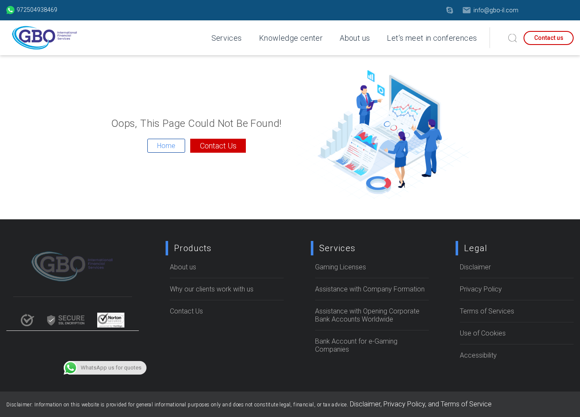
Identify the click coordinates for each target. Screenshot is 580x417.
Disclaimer (475, 267)
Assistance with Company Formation (370, 289)
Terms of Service (466, 404)
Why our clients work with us (211, 289)
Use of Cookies (483, 333)
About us (355, 38)
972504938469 (37, 9)
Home (166, 146)
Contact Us (218, 145)
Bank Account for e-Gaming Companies (356, 345)
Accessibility (478, 355)
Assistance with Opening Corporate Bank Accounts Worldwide (367, 315)
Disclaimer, (366, 404)
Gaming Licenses (340, 267)
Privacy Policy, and (412, 404)
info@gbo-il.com (495, 10)
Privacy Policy (481, 289)
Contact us (548, 37)
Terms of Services (487, 311)
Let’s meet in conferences (432, 38)
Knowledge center (291, 38)
